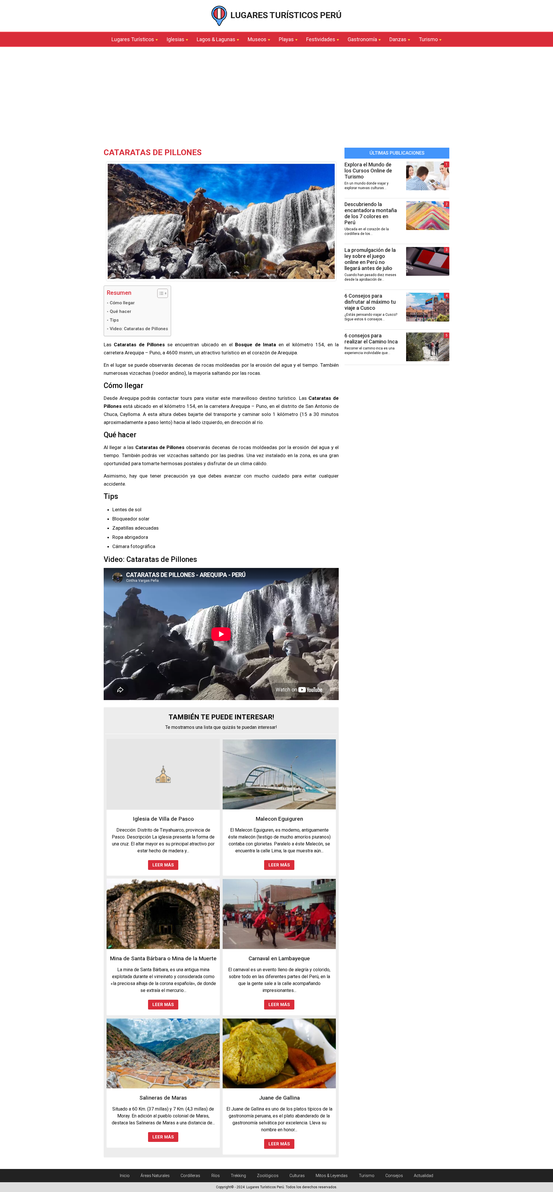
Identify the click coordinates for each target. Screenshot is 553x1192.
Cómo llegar (122, 302)
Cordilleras (190, 1175)
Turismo (428, 39)
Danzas (397, 39)
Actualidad (423, 1175)
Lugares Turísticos (132, 39)
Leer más (163, 865)
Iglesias (175, 39)
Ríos (215, 1175)
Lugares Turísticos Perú (285, 15)
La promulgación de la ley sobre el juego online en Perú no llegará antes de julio (370, 259)
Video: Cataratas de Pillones (139, 328)
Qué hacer (120, 311)
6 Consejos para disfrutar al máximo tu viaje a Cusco (370, 302)
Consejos (394, 1175)
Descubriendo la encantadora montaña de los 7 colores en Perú (370, 213)
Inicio (125, 1175)
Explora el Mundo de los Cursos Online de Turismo (368, 170)
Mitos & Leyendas (332, 1175)
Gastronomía (362, 39)
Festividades (320, 39)
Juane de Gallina (279, 1097)
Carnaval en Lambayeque (279, 958)
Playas (286, 39)
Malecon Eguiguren (279, 818)
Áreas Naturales (155, 1175)
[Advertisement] (276, 98)
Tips (114, 320)
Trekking (238, 1175)
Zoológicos (268, 1175)
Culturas (297, 1175)
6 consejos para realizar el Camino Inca (371, 338)
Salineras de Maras (163, 1097)
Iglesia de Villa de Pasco (163, 818)
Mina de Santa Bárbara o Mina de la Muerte (163, 958)
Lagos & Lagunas (216, 39)
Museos (257, 39)
